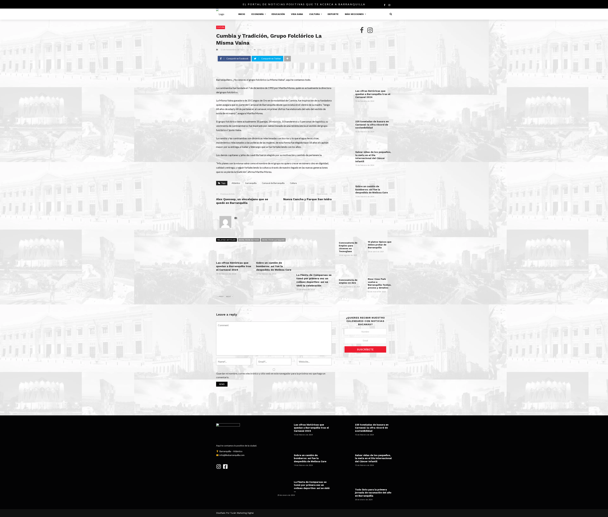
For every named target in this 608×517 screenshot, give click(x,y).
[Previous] (341, 213)
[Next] (346, 213)
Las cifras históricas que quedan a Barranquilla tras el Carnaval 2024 (233, 266)
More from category (273, 240)
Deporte (333, 14)
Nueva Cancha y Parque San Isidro (307, 199)
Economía (257, 14)
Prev (221, 297)
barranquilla (250, 183)
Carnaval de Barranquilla (273, 183)
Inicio (241, 14)
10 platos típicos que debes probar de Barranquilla (379, 245)
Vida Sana (297, 14)
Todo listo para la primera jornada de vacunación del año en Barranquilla (373, 492)
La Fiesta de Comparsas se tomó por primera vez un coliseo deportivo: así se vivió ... (312, 487)
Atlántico (236, 183)
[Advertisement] (365, 62)
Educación (278, 14)
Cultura (314, 14)
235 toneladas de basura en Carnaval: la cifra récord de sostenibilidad (372, 124)
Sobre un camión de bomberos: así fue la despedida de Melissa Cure (273, 266)
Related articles (226, 240)
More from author (249, 240)
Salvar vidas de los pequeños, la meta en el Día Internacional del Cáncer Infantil (373, 157)
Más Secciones (354, 14)
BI (217, 49)
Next (228, 297)
